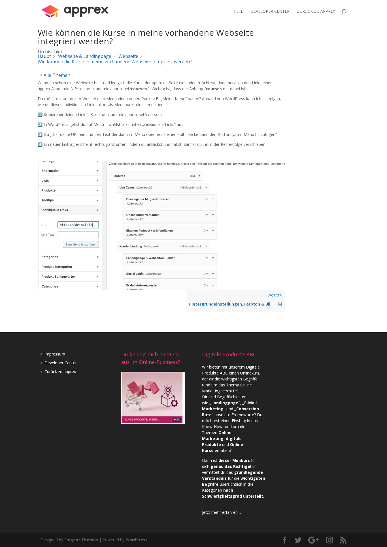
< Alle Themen (55, 75)
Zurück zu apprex (60, 371)
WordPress (137, 539)
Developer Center (270, 11)
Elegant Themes (81, 539)
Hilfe (237, 11)
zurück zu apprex (316, 11)
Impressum (54, 354)
